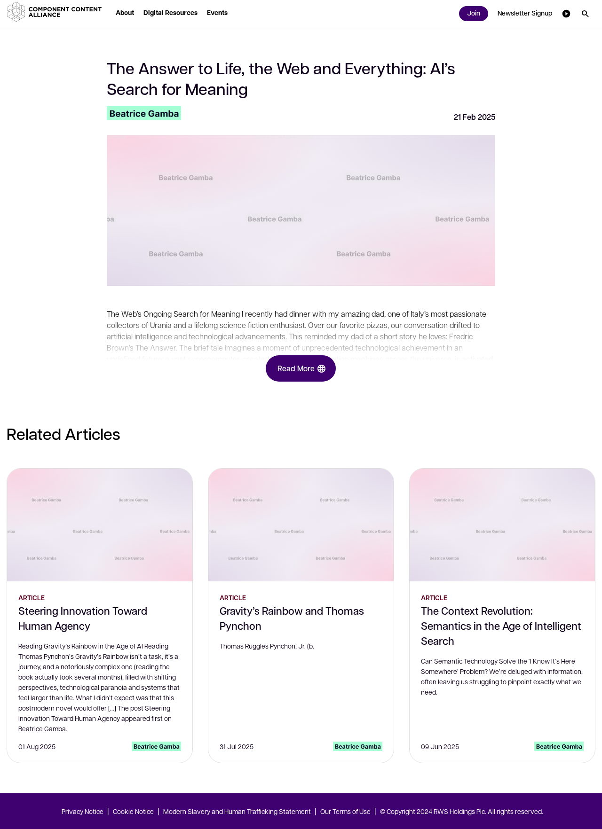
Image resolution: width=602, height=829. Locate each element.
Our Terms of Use (345, 811)
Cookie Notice (133, 811)
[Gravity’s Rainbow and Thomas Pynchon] (301, 525)
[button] (56, 12)
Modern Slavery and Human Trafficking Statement (237, 811)
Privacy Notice (82, 811)
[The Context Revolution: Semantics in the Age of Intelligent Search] (502, 525)
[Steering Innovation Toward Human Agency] (99, 525)
